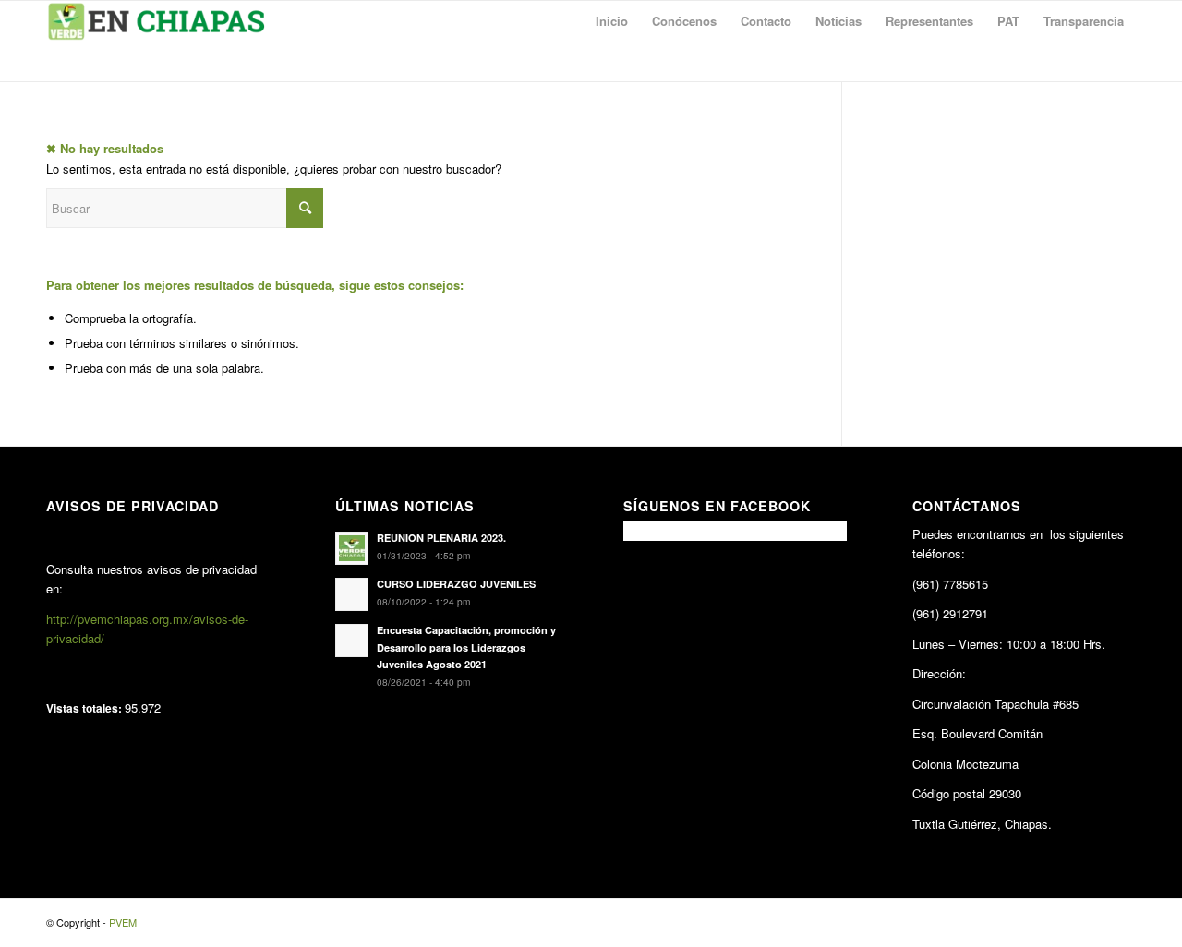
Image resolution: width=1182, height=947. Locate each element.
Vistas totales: (85, 708)
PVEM (123, 922)
